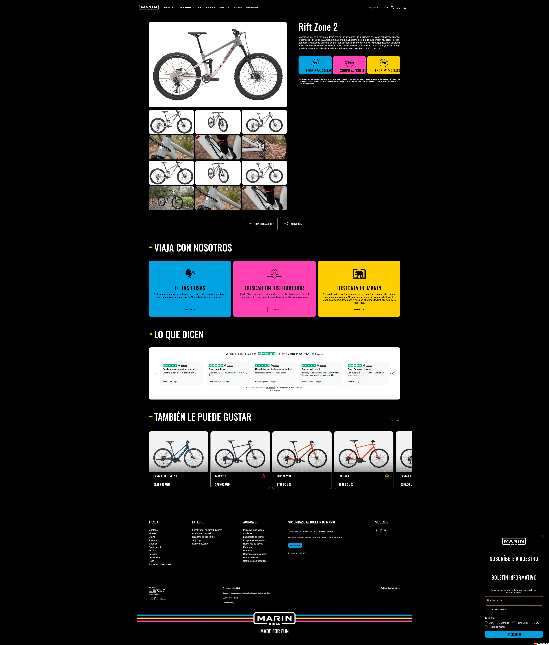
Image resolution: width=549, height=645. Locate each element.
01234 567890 (154, 597)
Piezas (152, 550)
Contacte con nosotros (254, 561)
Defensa (247, 550)
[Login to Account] (398, 7)
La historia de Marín (253, 537)
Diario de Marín (251, 557)
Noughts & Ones (393, 588)
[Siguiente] (398, 418)
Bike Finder (252, 7)
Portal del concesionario (204, 533)
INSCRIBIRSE (294, 545)
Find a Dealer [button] (205, 7)
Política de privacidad (231, 588)
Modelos (153, 544)
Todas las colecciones (160, 564)
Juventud (153, 540)
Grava (152, 537)
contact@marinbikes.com (158, 599)
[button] (405, 7)
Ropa (151, 561)
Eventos (247, 547)
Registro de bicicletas (203, 537)
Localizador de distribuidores (207, 530)
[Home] (149, 7)
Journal (238, 7)
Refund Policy (228, 603)
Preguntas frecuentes (254, 540)
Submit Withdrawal (230, 598)
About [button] (223, 7)
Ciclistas (247, 533)
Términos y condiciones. (334, 537)
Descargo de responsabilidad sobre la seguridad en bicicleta (246, 593)
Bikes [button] (167, 7)
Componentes (156, 547)
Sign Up (196, 540)
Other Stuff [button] (184, 7)
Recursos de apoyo (253, 544)
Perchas (153, 554)
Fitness (152, 533)
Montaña (153, 530)
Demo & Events (200, 544)
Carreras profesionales (255, 554)
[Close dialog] (542, 536)
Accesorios (154, 557)
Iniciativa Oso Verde (253, 530)
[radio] (263, 476)
